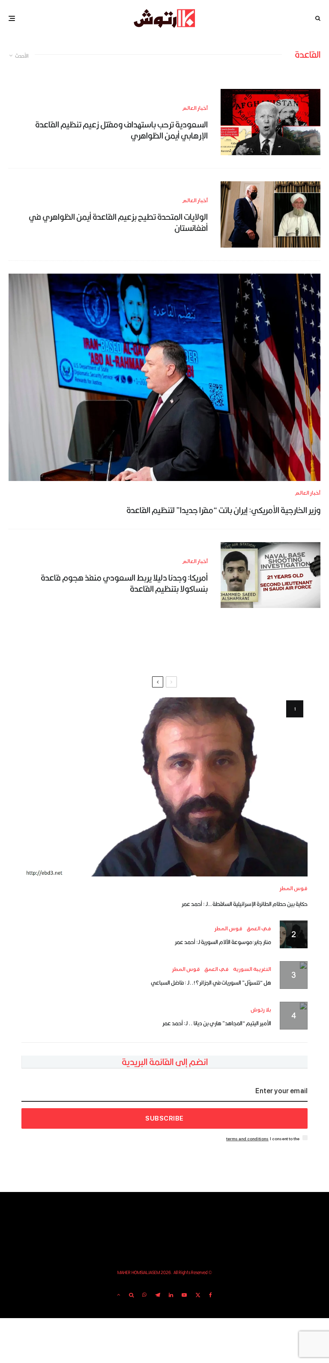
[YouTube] (184, 1295)
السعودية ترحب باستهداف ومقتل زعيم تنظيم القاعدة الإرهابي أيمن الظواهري (121, 130)
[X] (198, 1295)
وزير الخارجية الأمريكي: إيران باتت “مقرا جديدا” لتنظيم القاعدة (223, 510)
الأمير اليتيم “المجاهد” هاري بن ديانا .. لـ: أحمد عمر (216, 1023)
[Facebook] (210, 1295)
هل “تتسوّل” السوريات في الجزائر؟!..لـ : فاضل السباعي (211, 982)
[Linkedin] (170, 1295)
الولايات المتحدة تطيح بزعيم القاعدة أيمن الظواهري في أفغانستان (118, 222)
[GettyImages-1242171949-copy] (270, 214)
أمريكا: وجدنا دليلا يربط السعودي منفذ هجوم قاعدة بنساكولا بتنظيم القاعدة (124, 583)
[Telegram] (157, 1295)
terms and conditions (247, 1139)
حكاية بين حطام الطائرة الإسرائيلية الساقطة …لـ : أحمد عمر (245, 904)
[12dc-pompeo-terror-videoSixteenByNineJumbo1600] (164, 377)
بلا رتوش (261, 1010)
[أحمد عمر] (164, 786)
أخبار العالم (195, 108)
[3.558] (270, 122)
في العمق (259, 929)
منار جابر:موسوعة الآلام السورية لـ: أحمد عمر (223, 942)
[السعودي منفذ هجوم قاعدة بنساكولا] (270, 575)
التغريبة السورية (252, 969)
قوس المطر (294, 888)
